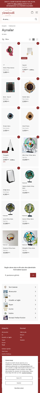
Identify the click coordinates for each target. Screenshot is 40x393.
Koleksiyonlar (12, 25)
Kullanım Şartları (6, 348)
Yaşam (3, 340)
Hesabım (22, 340)
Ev (2, 334)
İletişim (22, 334)
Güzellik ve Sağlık (7, 337)
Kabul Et (18, 378)
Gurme (4, 342)
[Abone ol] (33, 275)
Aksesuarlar (5, 332)
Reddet (19, 383)
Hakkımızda (23, 332)
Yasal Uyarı (5, 351)
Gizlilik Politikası (27, 373)
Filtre (7, 39)
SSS (21, 337)
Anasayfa (4, 25)
